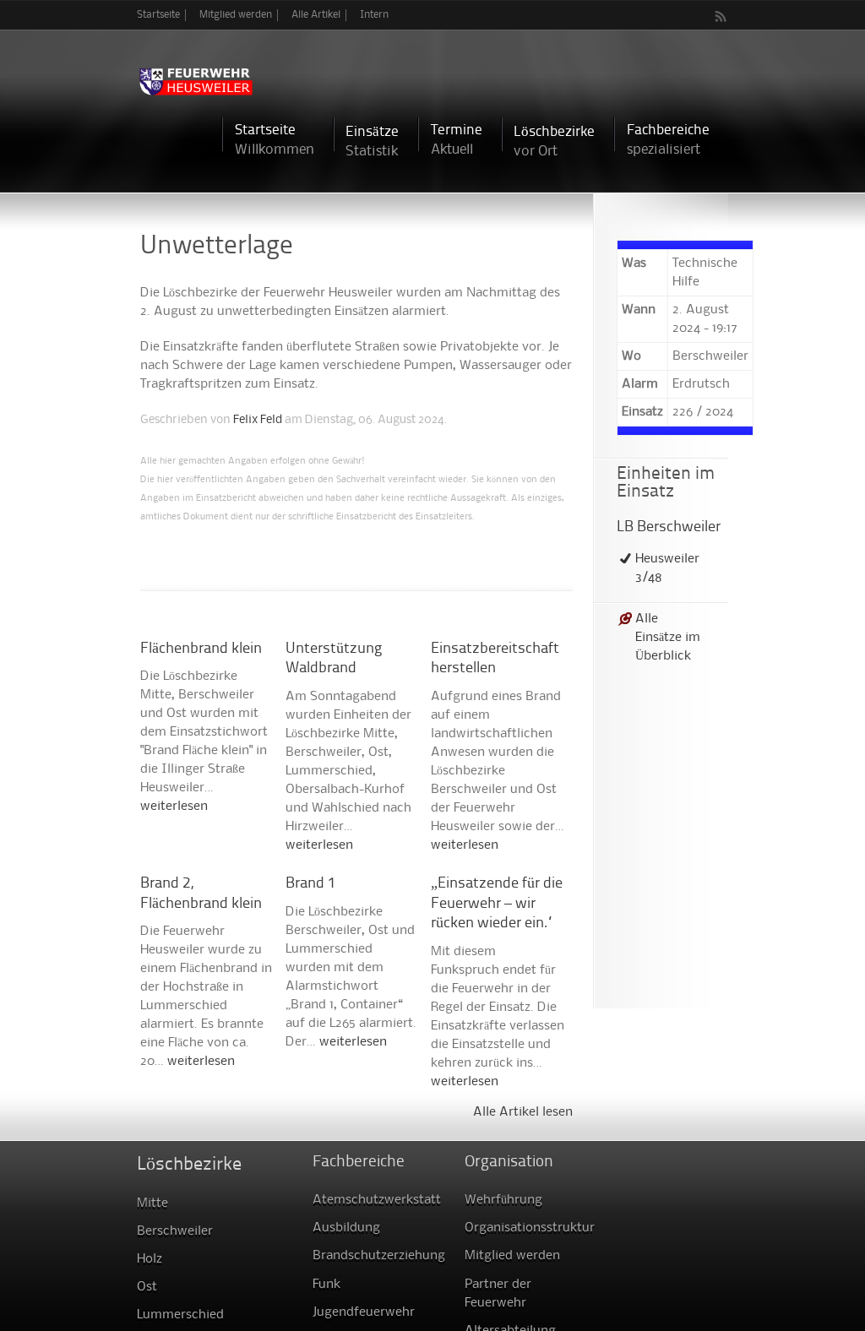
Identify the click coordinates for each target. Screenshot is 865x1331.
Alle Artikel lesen (523, 1112)
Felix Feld (257, 420)
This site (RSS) (721, 16)
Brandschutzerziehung (379, 1256)
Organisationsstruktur (530, 1228)
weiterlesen (174, 806)
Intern (374, 14)
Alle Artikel (315, 14)
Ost (147, 1287)
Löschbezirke (554, 141)
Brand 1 (311, 884)
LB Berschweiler (669, 527)
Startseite (158, 14)
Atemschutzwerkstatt (377, 1200)
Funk (326, 1284)
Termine (456, 139)
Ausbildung (346, 1228)
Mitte (152, 1203)
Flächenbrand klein (201, 649)
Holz (149, 1259)
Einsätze (372, 141)
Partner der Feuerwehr (498, 1294)
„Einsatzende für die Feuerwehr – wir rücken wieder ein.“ (497, 904)
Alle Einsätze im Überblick (667, 637)
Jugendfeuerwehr (364, 1312)
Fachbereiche (668, 139)
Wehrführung (503, 1200)
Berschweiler (175, 1231)
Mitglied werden (235, 14)
